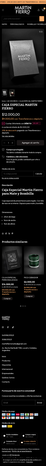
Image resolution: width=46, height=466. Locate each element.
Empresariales (8, 373)
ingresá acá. (6, 451)
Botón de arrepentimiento (22, 451)
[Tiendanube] (11, 456)
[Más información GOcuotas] (36, 123)
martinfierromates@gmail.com (14, 344)
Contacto (6, 382)
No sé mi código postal (10, 178)
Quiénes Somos (8, 377)
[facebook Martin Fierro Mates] (8, 327)
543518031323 (8, 335)
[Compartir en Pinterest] (12, 233)
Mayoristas (6, 365)
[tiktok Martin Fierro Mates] (13, 327)
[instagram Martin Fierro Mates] (3, 327)
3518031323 (7, 339)
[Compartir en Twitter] (9, 233)
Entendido (29, 462)
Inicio (4, 101)
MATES (4, 24)
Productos (6, 360)
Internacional (7, 369)
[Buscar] (41, 18)
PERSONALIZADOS (17, 24)
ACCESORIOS (12, 101)
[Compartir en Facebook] (6, 233)
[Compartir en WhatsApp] (3, 233)
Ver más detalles (8, 136)
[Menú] (3, 10)
